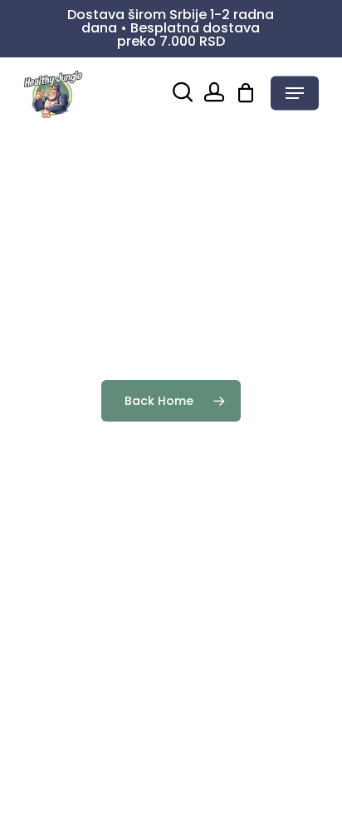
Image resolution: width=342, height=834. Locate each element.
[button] (295, 93)
